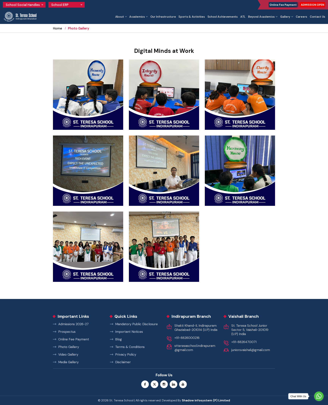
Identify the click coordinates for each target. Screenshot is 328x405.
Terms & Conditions (130, 347)
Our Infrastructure (163, 17)
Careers (301, 17)
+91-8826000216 (186, 338)
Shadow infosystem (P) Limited (206, 400)
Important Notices (129, 332)
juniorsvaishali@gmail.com (250, 350)
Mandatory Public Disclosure (136, 324)
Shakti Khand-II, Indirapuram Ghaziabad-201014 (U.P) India (195, 327)
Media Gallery (68, 362)
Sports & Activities (191, 17)
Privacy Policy (125, 354)
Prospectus (67, 332)
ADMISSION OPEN (312, 4)
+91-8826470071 (243, 342)
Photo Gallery (68, 347)
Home (57, 28)
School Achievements (222, 17)
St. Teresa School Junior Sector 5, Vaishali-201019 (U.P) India (249, 329)
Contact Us (317, 17)
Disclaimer (123, 362)
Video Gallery (68, 354)
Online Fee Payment (283, 4)
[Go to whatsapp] (319, 396)
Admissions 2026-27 (73, 324)
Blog (118, 339)
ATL (242, 17)
